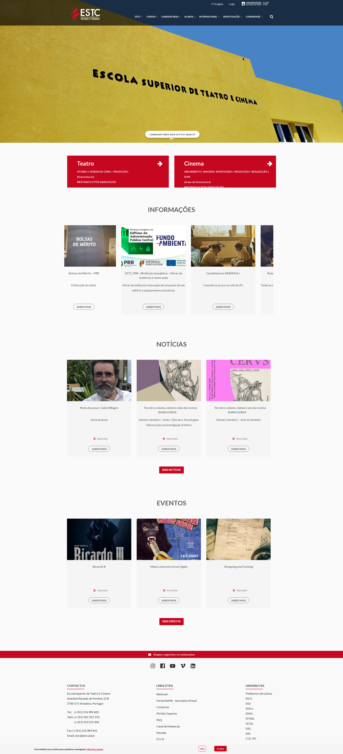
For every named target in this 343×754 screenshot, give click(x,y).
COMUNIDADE (253, 17)
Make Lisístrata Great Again (99, 566)
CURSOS (151, 17)
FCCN (160, 739)
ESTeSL (250, 718)
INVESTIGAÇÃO (231, 17)
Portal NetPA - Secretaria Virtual (176, 700)
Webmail (162, 694)
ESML (249, 713)
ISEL (248, 728)
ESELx (249, 708)
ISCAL (249, 723)
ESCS (249, 698)
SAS (248, 733)
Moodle (161, 732)
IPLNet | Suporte (166, 713)
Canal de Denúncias (168, 726)
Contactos (162, 707)
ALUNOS (189, 17)
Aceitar (220, 748)
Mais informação (95, 749)
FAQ (159, 720)
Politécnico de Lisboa (259, 693)
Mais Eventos (171, 621)
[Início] (85, 14)
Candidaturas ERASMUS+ (125, 273)
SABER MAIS (124, 306)
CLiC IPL (251, 738)
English (219, 4)
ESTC (138, 17)
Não (202, 748)
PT (213, 4)
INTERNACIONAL (208, 17)
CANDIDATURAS (170, 17)
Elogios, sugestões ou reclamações (174, 654)
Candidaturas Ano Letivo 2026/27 (172, 134)
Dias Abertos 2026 (238, 566)
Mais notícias (171, 469)
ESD (248, 703)
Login (232, 4)
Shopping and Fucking (169, 566)
